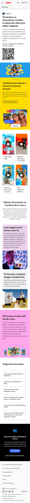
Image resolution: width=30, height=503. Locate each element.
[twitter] (9, 491)
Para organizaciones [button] (8, 472)
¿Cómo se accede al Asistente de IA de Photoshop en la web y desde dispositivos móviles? (14, 415)
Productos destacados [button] (8, 483)
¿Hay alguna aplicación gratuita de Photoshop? (13, 375)
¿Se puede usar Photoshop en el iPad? (13, 382)
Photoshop (5, 7)
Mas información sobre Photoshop (15, 455)
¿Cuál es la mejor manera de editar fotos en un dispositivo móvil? (14, 398)
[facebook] (3, 491)
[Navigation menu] (2, 2)
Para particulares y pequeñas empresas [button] (12, 464)
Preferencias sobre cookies (8, 498)
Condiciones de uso (12, 496)
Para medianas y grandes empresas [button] (11, 468)
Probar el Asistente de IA (10, 102)
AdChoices (22, 500)
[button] (18, 2)
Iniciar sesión (24, 2)
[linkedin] (12, 491)
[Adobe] (8, 2)
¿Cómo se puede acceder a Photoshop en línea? (11, 390)
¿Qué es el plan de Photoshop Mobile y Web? (14, 406)
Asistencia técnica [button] (7, 475)
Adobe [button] (4, 479)
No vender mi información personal (10, 500)
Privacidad (5, 496)
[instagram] (6, 491)
